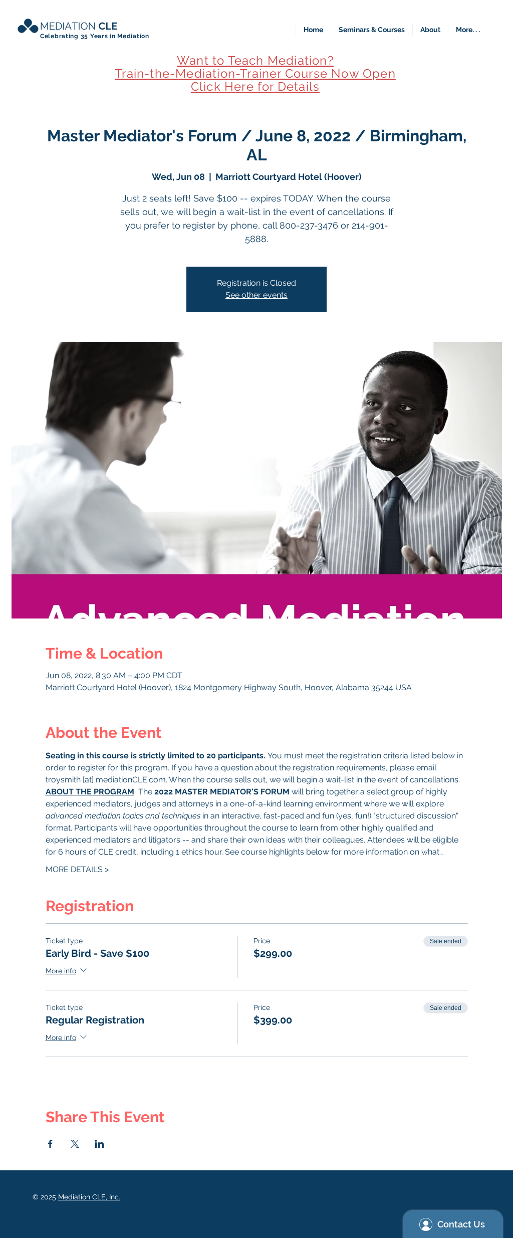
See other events (256, 295)
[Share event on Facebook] (50, 1144)
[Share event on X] (75, 1144)
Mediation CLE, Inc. (89, 1197)
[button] (371, 30)
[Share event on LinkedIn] (99, 1144)
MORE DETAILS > (77, 869)
